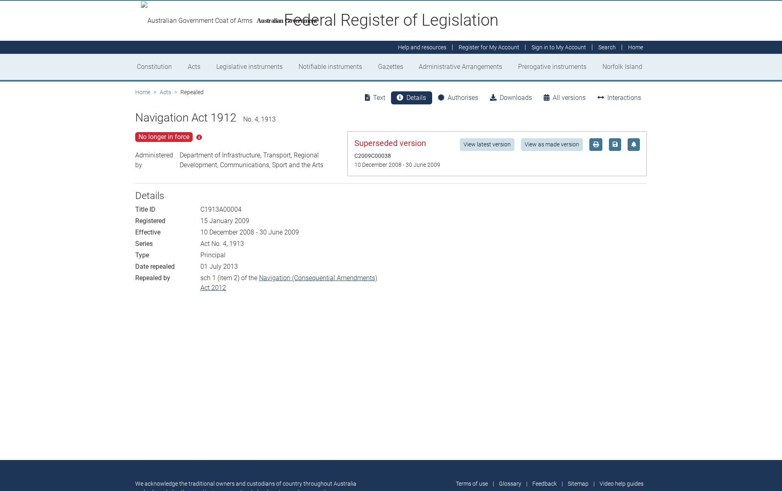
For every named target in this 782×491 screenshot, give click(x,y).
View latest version (487, 144)
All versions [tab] (569, 98)
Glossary (510, 483)
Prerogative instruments (552, 67)
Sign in (559, 47)
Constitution (154, 67)
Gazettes (390, 67)
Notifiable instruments (330, 67)
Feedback (544, 483)
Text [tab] (379, 98)
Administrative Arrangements (460, 67)
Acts (194, 67)
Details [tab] (416, 98)
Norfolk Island (622, 67)
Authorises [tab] (463, 98)
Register (489, 47)
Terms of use (472, 483)
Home (142, 92)
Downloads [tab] (516, 98)
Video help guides (622, 483)
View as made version (552, 144)
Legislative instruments (249, 67)
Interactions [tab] (624, 98)
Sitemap (578, 483)
